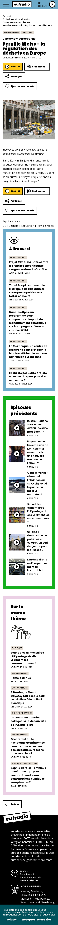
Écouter (15, 66)
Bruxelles (27, 32)
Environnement (11, 32)
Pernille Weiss (45, 226)
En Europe (17, 648)
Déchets (13, 226)
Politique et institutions (24, 763)
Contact (24, 871)
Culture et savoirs (22, 713)
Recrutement (27, 874)
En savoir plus (47, 914)
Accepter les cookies (37, 919)
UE (4, 226)
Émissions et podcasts (16, 19)
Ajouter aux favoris (22, 86)
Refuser (11, 919)
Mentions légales (29, 880)
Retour (14, 804)
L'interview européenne (16, 22)
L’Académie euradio (31, 877)
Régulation (27, 226)
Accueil (7, 16)
